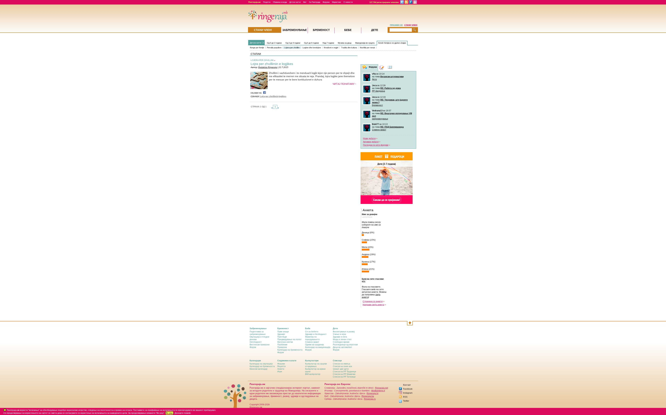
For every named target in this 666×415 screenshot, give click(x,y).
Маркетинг (336, 2)
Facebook (407, 389)
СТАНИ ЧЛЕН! (410, 25)
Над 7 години (328, 43)
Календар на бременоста (289, 350)
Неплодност (256, 342)
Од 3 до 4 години (292, 43)
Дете (374, 79)
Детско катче (295, 2)
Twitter (406, 401)
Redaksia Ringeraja (267, 67)
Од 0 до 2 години (274, 43)
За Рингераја (314, 2)
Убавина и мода (280, 2)
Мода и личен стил (342, 339)
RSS (405, 397)
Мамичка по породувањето (312, 338)
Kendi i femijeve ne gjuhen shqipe (392, 43)
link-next (278, 108)
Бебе (348, 29)
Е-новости (348, 2)
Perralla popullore (274, 48)
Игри (279, 371)
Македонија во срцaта (364, 43)
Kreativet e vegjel (331, 48)
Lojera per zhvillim (292, 48)
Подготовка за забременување (258, 332)
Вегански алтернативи (392, 76)
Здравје (281, 334)
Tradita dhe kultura (349, 48)
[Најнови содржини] (389, 67)
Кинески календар (258, 369)
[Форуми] (364, 67)
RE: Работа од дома (390, 88)
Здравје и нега (340, 337)
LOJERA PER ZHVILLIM (262, 60)
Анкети (280, 369)
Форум (253, 347)
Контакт (407, 385)
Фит (304, 2)
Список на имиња (341, 364)
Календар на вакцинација (317, 347)
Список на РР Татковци (344, 377)
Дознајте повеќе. (183, 413)
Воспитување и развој (344, 331)
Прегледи (282, 337)
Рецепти (266, 2)
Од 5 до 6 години (311, 43)
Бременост (377, 105)
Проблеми (282, 344)
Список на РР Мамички (344, 374)
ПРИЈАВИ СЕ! (396, 25)
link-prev (271, 108)
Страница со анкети (373, 301)
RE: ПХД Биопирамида (392, 127)
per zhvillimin (271, 96)
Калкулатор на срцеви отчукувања (316, 365)
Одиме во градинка (314, 344)
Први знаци (283, 331)
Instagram (407, 393)
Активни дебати (371, 142)
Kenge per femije (257, 48)
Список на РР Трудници (344, 371)
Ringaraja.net (381, 388)
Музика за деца (344, 43)
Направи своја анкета (373, 304)
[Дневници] (381, 67)
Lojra (262, 96)
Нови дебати (369, 138)
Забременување (380, 119)
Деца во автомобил (342, 347)
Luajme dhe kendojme (311, 48)
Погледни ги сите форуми (375, 145)
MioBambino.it (378, 390)
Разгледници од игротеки (345, 344)
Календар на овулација (261, 364)
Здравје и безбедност (316, 334)
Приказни (282, 347)
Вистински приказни (260, 344)
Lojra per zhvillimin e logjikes (272, 64)
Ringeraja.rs (370, 399)
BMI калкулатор (312, 374)
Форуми (326, 2)
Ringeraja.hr (372, 393)
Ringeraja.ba (368, 396)
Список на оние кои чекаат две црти (342, 367)
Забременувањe (294, 29)
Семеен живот (379, 130)
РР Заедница (378, 91)
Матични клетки (285, 342)
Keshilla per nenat (367, 48)
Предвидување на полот (289, 339)
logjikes (282, 96)
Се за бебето (311, 331)
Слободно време (341, 342)
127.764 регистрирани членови (384, 2)
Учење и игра (339, 334)
